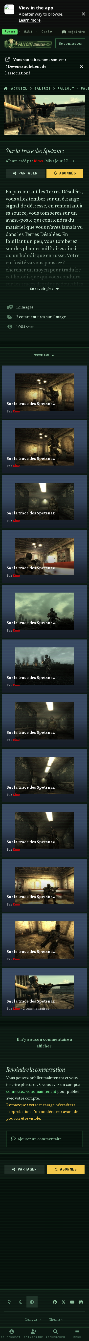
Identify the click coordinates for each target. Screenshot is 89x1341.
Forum (9, 32)
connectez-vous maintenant (31, 1091)
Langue (31, 1319)
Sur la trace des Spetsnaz (31, 403)
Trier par (41, 355)
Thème (55, 1319)
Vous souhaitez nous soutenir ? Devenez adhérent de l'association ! (35, 66)
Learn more (12, 14)
